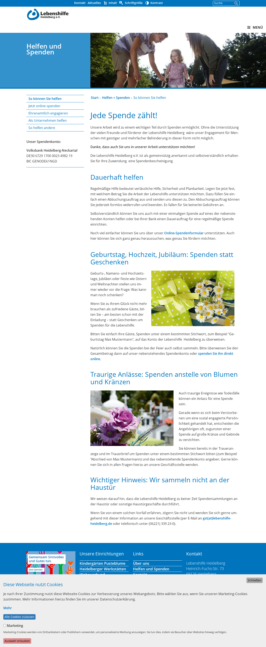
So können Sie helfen (45, 98)
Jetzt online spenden (44, 106)
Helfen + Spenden (116, 97)
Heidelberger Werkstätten (103, 568)
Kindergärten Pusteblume (102, 563)
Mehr (7, 608)
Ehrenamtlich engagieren (48, 113)
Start (95, 97)
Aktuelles (94, 3)
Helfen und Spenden (151, 568)
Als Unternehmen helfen (47, 120)
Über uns (141, 563)
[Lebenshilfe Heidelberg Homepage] (47, 14)
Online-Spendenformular (184, 233)
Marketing (15, 625)
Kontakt (80, 3)
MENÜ (257, 27)
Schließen (254, 580)
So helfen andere (41, 127)
